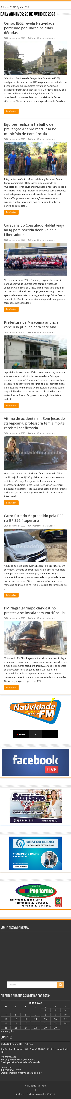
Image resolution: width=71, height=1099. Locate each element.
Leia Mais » (11, 111)
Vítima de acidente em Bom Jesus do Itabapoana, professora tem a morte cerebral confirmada (34, 423)
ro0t (44, 1085)
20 (25, 1023)
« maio (4, 1031)
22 (45, 1023)
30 (55, 1027)
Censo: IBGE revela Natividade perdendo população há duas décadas (29, 28)
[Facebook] (35, 1090)
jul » (11, 1031)
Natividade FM (32, 1085)
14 (35, 1019)
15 (45, 1019)
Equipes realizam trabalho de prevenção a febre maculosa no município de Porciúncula (30, 129)
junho (21, 7)
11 (6, 1019)
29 (45, 1027)
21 (35, 1023)
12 (15, 1019)
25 (6, 1027)
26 (15, 1027)
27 (25, 1027)
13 (25, 1019)
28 (35, 1027)
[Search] (60, 985)
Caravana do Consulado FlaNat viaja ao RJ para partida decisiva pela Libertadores (34, 230)
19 (15, 1023)
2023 (13, 7)
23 (55, 1023)
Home (6, 7)
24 (65, 1023)
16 (55, 1019)
